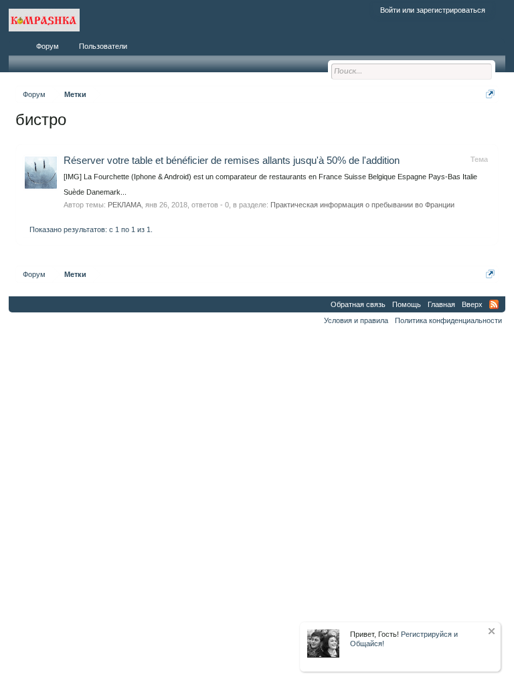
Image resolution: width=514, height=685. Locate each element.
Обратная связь (358, 304)
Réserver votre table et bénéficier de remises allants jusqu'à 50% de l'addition (232, 160)
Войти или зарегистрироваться (432, 10)
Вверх (472, 304)
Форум (47, 46)
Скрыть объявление (492, 631)
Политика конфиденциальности (448, 320)
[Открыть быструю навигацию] (490, 94)
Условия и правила (356, 320)
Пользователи (103, 46)
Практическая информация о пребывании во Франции (362, 205)
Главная (441, 304)
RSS (494, 304)
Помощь (406, 304)
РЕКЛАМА (124, 205)
